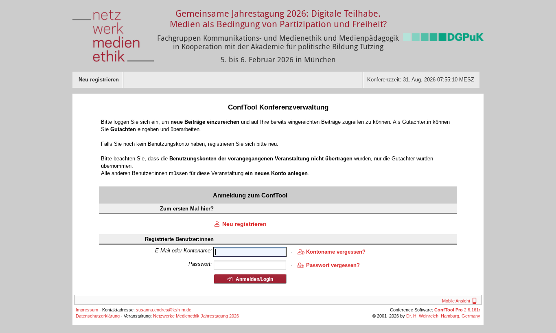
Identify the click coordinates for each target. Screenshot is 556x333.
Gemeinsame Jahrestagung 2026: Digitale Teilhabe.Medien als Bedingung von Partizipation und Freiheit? (278, 18)
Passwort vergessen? (333, 265)
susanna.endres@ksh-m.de (163, 309)
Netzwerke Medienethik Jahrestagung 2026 (196, 315)
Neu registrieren (244, 224)
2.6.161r (457, 309)
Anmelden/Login (253, 279)
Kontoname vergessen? (336, 252)
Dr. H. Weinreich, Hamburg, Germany (443, 315)
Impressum (87, 309)
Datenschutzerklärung (98, 315)
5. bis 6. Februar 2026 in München (278, 59)
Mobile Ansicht (460, 300)
